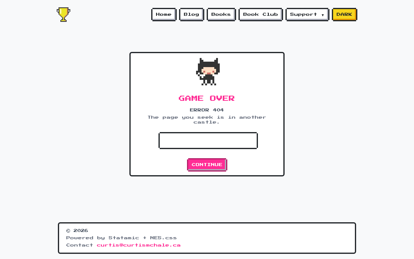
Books (221, 14)
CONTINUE (207, 165)
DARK (344, 14)
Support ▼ (307, 14)
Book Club (260, 14)
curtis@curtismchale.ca (139, 245)
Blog (191, 14)
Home (164, 14)
